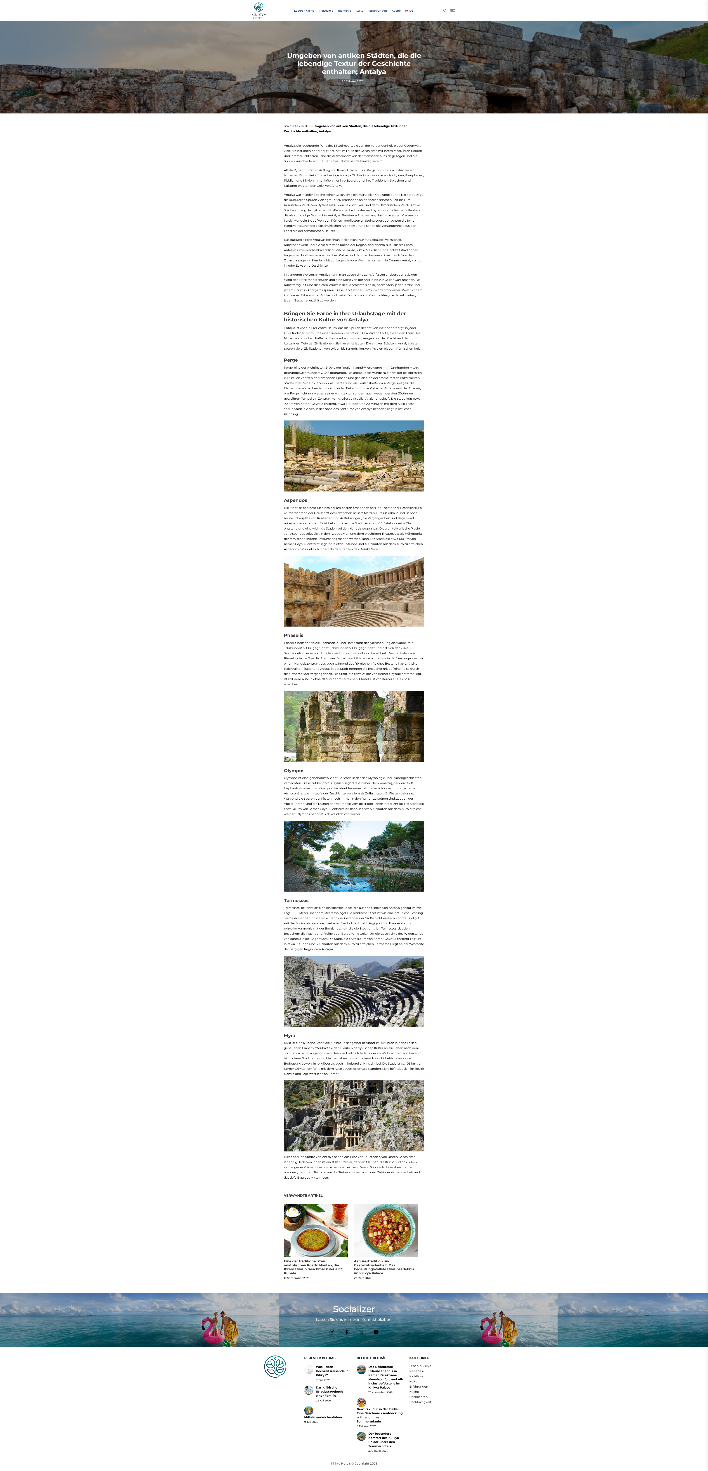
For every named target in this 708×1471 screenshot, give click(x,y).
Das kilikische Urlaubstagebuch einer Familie (329, 1392)
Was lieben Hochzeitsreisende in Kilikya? (332, 1371)
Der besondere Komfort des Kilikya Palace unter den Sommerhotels (383, 1440)
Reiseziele (326, 10)
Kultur (360, 10)
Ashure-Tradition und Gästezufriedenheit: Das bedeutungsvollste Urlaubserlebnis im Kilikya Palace (384, 1267)
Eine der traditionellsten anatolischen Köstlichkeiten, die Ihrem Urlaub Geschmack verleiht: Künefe (313, 1267)
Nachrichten (418, 1397)
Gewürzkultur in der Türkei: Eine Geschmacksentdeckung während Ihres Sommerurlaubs (380, 1415)
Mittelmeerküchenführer (323, 1417)
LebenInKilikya (304, 10)
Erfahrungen (378, 10)
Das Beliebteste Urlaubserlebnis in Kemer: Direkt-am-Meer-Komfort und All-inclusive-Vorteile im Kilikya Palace (385, 1377)
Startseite (291, 126)
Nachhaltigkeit (420, 1402)
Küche (396, 10)
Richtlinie (344, 10)
